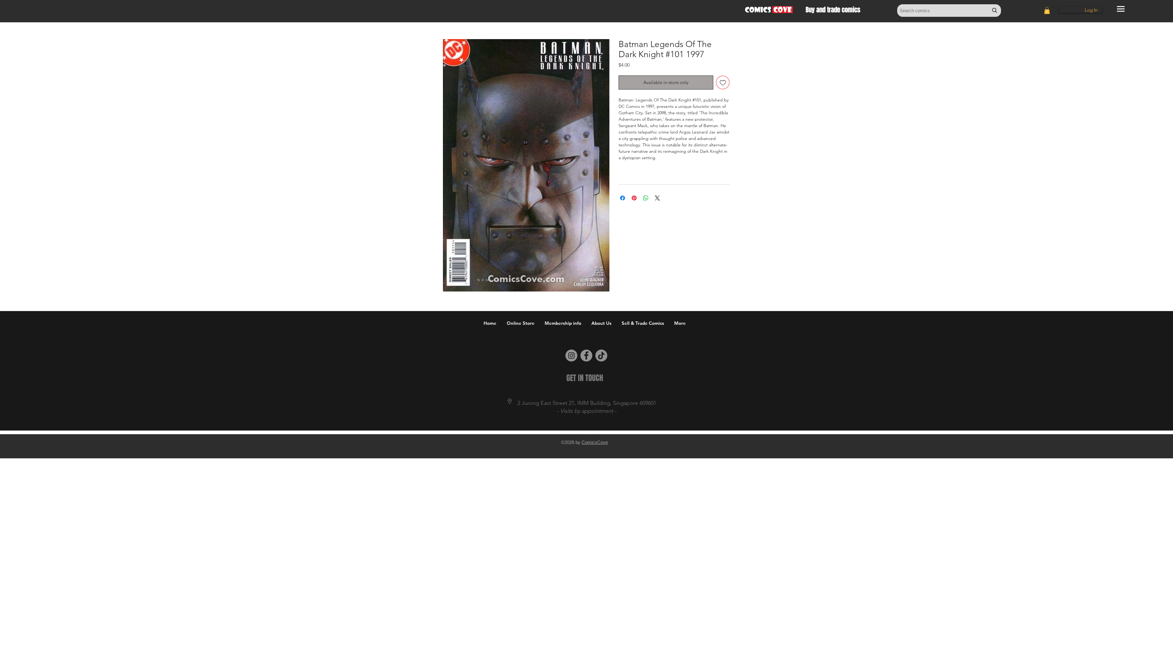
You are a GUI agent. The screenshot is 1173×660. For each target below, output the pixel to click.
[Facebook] (586, 355)
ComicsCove (595, 442)
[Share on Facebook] (622, 198)
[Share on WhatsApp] (645, 198)
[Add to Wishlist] (723, 82)
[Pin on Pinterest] (634, 198)
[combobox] (949, 10)
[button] (1047, 10)
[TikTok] (601, 355)
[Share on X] (657, 198)
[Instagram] (571, 355)
